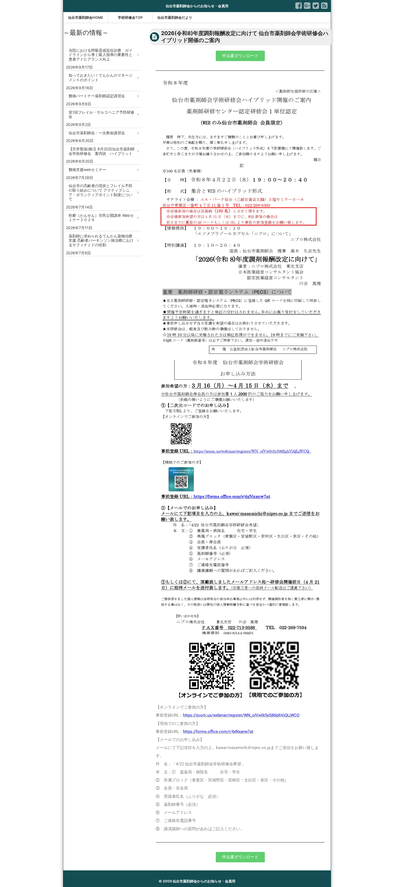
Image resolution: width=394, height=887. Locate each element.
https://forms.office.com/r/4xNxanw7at (218, 731)
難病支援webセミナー (87, 169)
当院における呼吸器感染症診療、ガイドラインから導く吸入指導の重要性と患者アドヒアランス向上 (100, 55)
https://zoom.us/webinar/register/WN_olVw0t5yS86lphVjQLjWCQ (241, 715)
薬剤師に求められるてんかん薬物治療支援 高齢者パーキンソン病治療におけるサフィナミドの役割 (101, 240)
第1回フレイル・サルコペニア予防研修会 (101, 114)
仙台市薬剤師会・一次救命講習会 (97, 133)
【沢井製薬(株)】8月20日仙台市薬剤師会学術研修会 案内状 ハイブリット (102, 151)
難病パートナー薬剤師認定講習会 (97, 96)
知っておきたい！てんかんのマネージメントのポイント (100, 77)
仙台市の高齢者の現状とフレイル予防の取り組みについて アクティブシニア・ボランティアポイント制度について (100, 192)
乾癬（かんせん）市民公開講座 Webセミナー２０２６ (101, 217)
